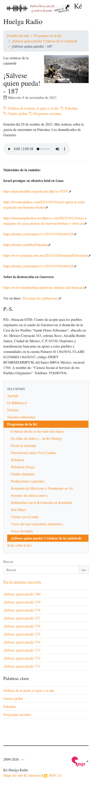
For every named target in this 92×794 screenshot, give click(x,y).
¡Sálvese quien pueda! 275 (21, 634)
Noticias (13, 409)
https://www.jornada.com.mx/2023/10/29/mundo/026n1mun (45, 255)
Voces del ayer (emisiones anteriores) (37, 523)
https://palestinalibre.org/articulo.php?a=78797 (36, 191)
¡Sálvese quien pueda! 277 (21, 618)
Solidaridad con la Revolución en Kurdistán (41, 502)
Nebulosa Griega (23, 466)
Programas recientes (47, 113)
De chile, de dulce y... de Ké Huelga (36, 438)
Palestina (70, 108)
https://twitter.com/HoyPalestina (25, 244)
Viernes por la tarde (24, 516)
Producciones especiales (28, 481)
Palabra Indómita (23, 474)
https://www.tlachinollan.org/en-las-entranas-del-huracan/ (43, 287)
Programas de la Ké (48, 35)
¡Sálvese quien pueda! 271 (21, 666)
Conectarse (33, 775)
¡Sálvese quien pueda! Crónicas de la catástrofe (44, 41)
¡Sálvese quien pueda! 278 (21, 610)
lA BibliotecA (17, 402)
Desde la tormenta (23, 445)
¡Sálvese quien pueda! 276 (21, 626)
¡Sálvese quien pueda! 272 (21, 658)
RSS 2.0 (54, 775)
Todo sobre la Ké (19, 545)
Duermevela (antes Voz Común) (33, 452)
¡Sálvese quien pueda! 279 (21, 602)
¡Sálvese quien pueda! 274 (21, 642)
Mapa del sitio (13, 775)
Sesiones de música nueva (29, 495)
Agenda (12, 395)
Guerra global (17, 113)
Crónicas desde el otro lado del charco (37, 431)
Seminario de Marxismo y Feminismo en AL (42, 488)
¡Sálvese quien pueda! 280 (21, 594)
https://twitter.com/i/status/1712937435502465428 (38, 234)
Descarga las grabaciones (41, 298)
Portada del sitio (18, 35)
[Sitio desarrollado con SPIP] (80, 761)
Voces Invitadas (22, 531)
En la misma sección (22, 582)
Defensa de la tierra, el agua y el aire (33, 108)
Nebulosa (17, 459)
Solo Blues (18, 509)
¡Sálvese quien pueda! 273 (21, 650)
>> (84, 569)
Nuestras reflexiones (21, 417)
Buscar (8, 561)
